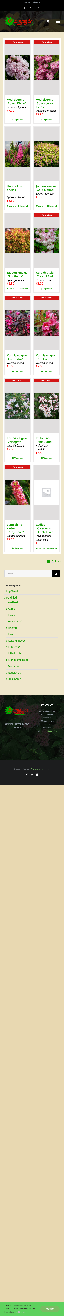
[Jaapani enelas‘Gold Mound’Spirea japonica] (46, 154)
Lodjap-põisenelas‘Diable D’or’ (44, 532)
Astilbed (13, 602)
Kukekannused (17, 640)
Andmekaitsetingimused (40, 769)
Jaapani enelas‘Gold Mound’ (46, 189)
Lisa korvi (13, 206)
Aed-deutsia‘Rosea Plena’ (17, 103)
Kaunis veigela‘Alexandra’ (17, 358)
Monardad (14, 666)
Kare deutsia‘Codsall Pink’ (45, 276)
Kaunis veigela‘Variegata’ (17, 441)
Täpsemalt (18, 120)
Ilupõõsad (12, 591)
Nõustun (50, 1309)
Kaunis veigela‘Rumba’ (46, 358)
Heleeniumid (15, 621)
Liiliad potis (14, 653)
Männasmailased (18, 659)
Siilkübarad (14, 678)
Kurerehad (14, 647)
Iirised (11, 634)
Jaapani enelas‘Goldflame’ (17, 276)
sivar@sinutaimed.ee (32, 2)
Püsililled (11, 597)
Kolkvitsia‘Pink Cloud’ (44, 443)
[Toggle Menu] (57, 21)
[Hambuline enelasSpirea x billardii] (17, 154)
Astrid (11, 608)
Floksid (12, 615)
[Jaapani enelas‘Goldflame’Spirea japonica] (17, 240)
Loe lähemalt (20, 1312)
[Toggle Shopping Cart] (47, 21)
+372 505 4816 (50, 731)
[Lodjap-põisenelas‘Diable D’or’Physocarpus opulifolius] (46, 492)
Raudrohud (14, 672)
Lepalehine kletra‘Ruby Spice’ (16, 530)
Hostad (12, 627)
